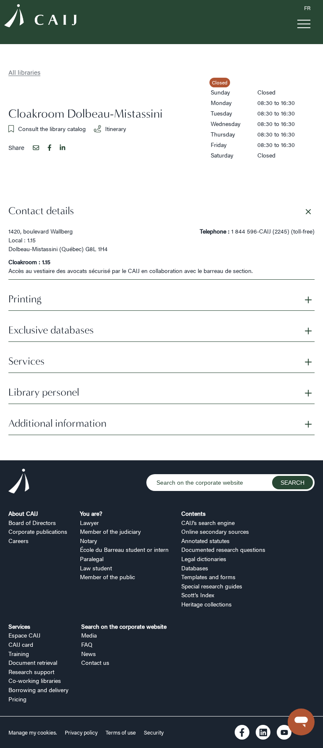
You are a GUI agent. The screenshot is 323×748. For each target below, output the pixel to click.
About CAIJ (23, 513)
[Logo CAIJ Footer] (18, 482)
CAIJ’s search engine (208, 522)
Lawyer (89, 522)
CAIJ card (20, 644)
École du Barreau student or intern (124, 549)
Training (18, 653)
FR (307, 8)
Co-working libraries (34, 680)
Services (19, 626)
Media (89, 635)
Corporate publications (37, 531)
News (88, 653)
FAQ (87, 644)
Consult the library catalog (52, 128)
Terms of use (121, 732)
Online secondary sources (215, 531)
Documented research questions (223, 549)
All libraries (24, 72)
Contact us (95, 662)
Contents (193, 513)
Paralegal (91, 558)
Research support (31, 671)
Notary (88, 540)
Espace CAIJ (24, 635)
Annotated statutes (205, 540)
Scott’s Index (197, 595)
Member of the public (107, 576)
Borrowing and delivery (38, 689)
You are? (91, 513)
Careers (18, 540)
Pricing (17, 699)
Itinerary (115, 128)
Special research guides (211, 586)
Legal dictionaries (203, 558)
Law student (96, 568)
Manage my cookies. (33, 732)
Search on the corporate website (124, 626)
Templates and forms (208, 576)
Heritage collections (206, 604)
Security (154, 732)
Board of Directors (32, 522)
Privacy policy (81, 732)
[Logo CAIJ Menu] (40, 17)
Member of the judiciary (110, 531)
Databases (194, 568)
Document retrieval (32, 662)
